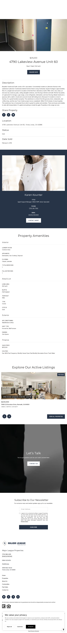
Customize (20, 626)
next (9, 416)
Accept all (30, 626)
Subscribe (33, 527)
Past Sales (5, 587)
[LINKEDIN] (18, 597)
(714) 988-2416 (6, 554)
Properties (5, 578)
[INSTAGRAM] (8, 597)
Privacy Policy (24, 521)
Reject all (9, 626)
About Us (4, 581)
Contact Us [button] (33, 463)
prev (4, 416)
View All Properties (56, 416)
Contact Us (5, 590)
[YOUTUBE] (4, 597)
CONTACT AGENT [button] (33, 220)
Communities (5, 584)
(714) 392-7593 (33, 208)
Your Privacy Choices (33, 631)
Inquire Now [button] (33, 72)
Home (3, 575)
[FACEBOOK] (13, 597)
